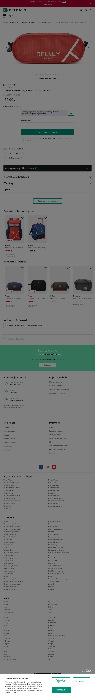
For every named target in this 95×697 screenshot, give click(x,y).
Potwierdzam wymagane (61, 681)
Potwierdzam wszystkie (61, 690)
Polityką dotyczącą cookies (21, 684)
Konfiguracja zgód (81, 681)
